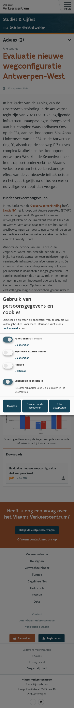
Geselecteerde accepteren (35, 406)
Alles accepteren (59, 406)
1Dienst (20, 371)
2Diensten (22, 344)
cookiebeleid (10, 328)
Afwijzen (12, 406)
